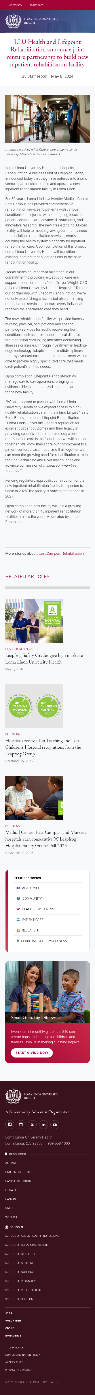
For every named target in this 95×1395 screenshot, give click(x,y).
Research (30, 930)
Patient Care (32, 920)
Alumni (10, 1163)
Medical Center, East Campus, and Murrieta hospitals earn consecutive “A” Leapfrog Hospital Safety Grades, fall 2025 (46, 839)
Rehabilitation (73, 553)
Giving (9, 1328)
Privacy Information (18, 1369)
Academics (31, 888)
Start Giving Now (31, 1052)
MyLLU (9, 1208)
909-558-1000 (59, 1143)
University (15, 5)
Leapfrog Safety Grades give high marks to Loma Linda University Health (44, 659)
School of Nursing (19, 1272)
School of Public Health (23, 1290)
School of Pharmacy (20, 1281)
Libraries (11, 1190)
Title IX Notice (14, 1347)
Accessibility (14, 1362)
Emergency (13, 1335)
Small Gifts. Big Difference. (36, 1017)
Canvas (10, 1199)
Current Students (18, 1172)
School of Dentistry (20, 1254)
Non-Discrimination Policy (22, 1354)
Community (32, 898)
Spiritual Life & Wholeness (44, 941)
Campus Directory (18, 1181)
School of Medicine (19, 1263)
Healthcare (36, 5)
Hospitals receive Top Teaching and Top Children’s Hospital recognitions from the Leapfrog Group (43, 747)
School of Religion (19, 1299)
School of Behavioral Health (26, 1244)
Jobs (8, 1313)
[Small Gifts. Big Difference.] (47, 992)
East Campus (49, 553)
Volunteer (13, 1320)
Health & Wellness (38, 909)
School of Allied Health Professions (32, 1235)
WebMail (11, 1217)
